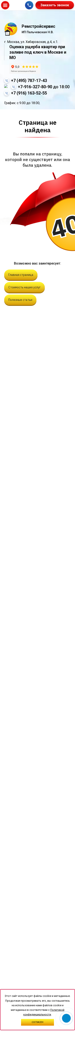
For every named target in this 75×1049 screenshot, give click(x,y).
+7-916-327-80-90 (44, 86)
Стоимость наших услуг (24, 287)
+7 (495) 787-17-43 (29, 80)
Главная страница (20, 275)
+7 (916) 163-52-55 (29, 93)
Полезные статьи (20, 300)
